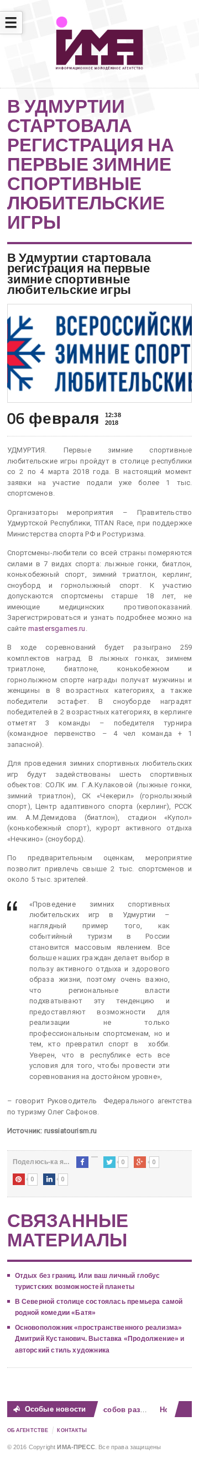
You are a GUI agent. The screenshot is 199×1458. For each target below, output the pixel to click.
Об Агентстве (28, 1430)
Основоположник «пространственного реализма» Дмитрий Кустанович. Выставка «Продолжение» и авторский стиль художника (100, 1339)
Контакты (72, 1430)
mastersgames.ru (57, 628)
